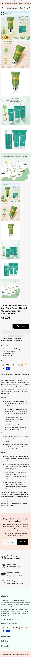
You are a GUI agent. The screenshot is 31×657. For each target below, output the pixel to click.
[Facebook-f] (1, 619)
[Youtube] (7, 619)
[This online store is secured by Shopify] (6, 365)
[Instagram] (10, 619)
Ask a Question (7, 340)
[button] (15, 332)
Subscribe (23, 542)
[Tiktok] (12, 619)
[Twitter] (4, 619)
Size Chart (18, 340)
